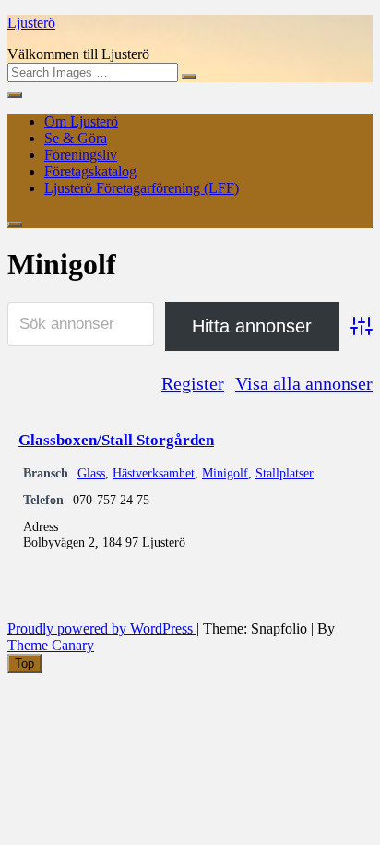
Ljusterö (31, 22)
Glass (91, 472)
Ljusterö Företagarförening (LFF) (141, 188)
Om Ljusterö (81, 121)
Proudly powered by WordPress (101, 628)
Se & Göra (75, 138)
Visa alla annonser (304, 383)
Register (192, 383)
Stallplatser (284, 472)
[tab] (24, 663)
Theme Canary (50, 645)
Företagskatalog (90, 171)
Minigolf (225, 472)
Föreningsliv (80, 155)
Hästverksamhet (154, 472)
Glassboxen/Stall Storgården (116, 440)
